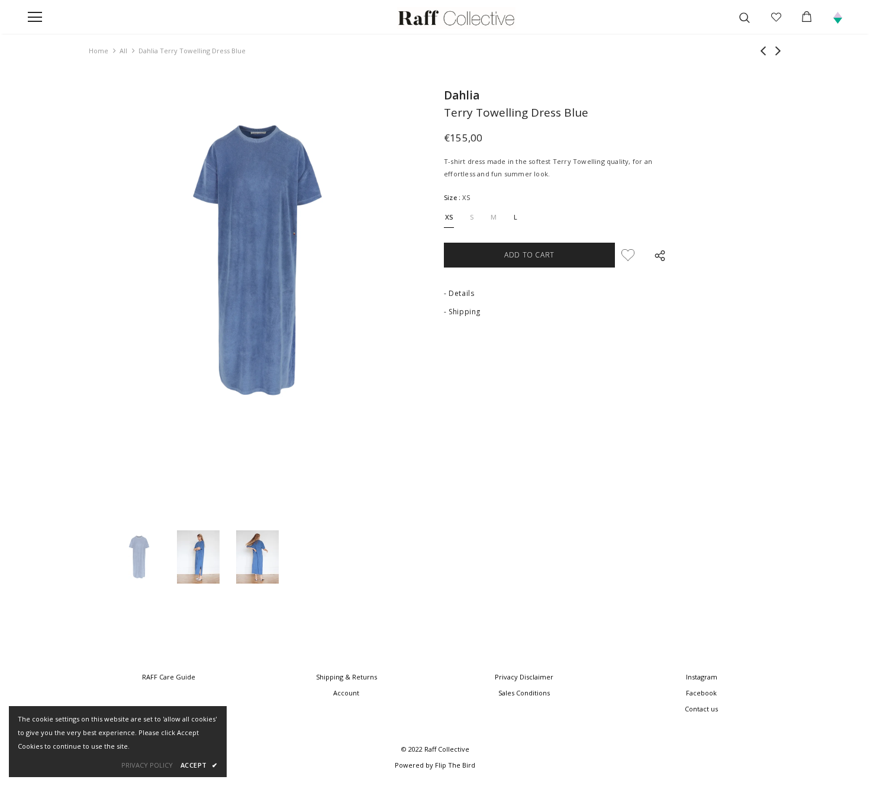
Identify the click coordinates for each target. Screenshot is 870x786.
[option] (257, 260)
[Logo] (456, 18)
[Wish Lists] (628, 255)
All (123, 50)
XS (449, 216)
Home (98, 50)
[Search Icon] (748, 17)
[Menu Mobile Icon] (35, 17)
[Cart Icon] (806, 16)
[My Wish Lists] (776, 17)
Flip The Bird (455, 765)
